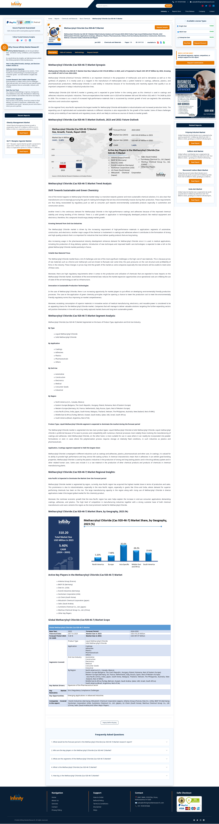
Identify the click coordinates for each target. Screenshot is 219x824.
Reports (57, 19)
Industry (164, 11)
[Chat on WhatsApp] (4, 47)
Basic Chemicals (85, 19)
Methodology (79, 52)
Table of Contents (66, 52)
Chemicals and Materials (69, 19)
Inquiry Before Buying (109, 723)
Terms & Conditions (100, 804)
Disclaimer (97, 807)
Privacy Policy (57, 810)
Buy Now (187, 43)
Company (202, 11)
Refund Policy (98, 800)
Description (53, 52)
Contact (212, 11)
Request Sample (162, 27)
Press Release (189, 11)
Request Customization (195, 63)
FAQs (95, 810)
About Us (55, 800)
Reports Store (176, 11)
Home (50, 19)
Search (168, 6)
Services (55, 804)
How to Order (98, 797)
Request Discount (200, 43)
